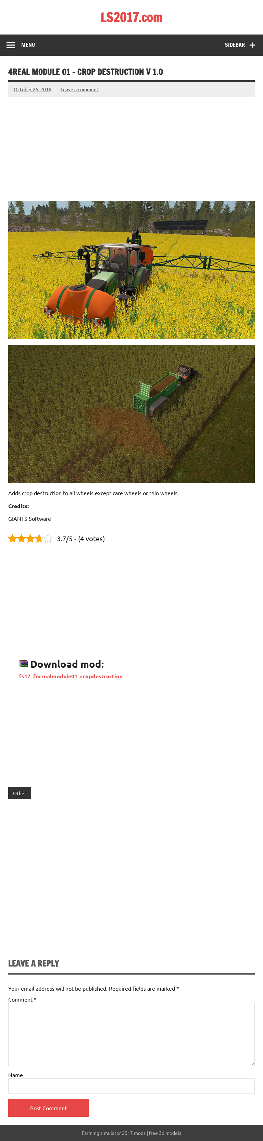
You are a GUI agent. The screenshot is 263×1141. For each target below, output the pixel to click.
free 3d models (165, 1133)
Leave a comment (80, 89)
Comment (22, 999)
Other (19, 793)
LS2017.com (131, 17)
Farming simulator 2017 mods (114, 1133)
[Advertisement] (131, 145)
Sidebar (235, 45)
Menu (28, 45)
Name (15, 1074)
